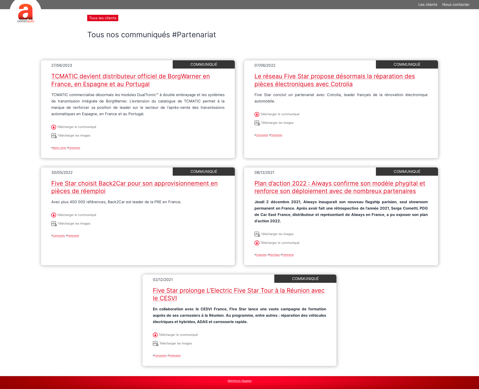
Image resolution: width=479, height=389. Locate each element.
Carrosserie (262, 135)
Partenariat (74, 147)
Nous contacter (455, 4)
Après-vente (59, 147)
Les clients (427, 4)
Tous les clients (102, 18)
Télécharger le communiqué (76, 127)
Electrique (274, 254)
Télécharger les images (73, 135)
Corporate (261, 254)
